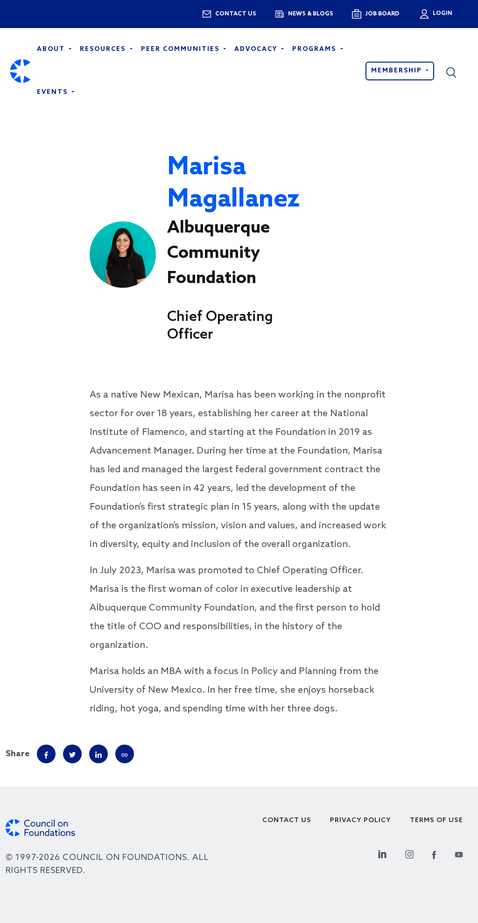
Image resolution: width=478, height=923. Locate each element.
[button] (457, 71)
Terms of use (436, 820)
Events (53, 92)
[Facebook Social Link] (434, 853)
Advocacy (257, 49)
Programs (315, 49)
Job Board (382, 14)
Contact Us (286, 820)
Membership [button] (397, 70)
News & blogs (310, 14)
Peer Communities (181, 49)
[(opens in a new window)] (124, 754)
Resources (104, 49)
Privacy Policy (360, 820)
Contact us (235, 14)
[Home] (20, 71)
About (52, 49)
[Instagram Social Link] (409, 853)
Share (17, 754)
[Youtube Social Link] (459, 853)
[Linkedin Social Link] (382, 853)
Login (441, 13)
